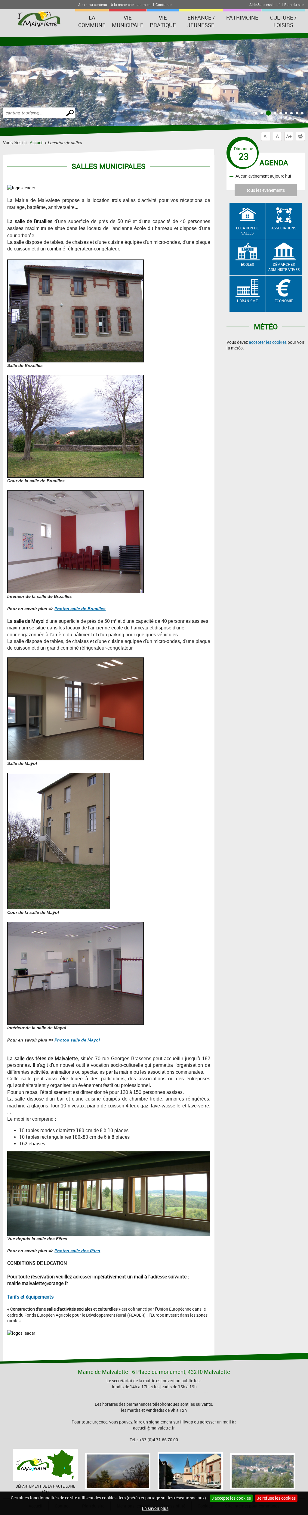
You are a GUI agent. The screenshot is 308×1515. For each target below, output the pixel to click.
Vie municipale (127, 21)
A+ (289, 136)
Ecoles (247, 264)
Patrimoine (242, 17)
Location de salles (247, 230)
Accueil (37, 142)
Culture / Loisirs (283, 21)
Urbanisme (247, 300)
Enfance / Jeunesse (201, 21)
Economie (284, 300)
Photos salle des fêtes (77, 1250)
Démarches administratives (284, 267)
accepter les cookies (268, 342)
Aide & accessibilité (264, 4)
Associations (283, 227)
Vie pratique (163, 21)
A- (265, 136)
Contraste (163, 4)
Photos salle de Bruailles (80, 608)
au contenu (98, 4)
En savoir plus (155, 1508)
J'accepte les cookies (231, 1498)
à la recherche (122, 4)
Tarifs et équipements (30, 1296)
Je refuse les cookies (276, 1498)
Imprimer (300, 136)
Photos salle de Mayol (77, 1040)
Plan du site (293, 4)
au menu (144, 4)
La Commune (92, 21)
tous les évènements (266, 190)
